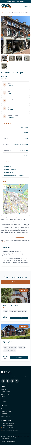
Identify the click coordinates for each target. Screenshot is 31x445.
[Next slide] (29, 35)
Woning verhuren (6, 394)
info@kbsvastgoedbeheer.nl (11, 430)
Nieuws (3, 408)
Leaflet (13, 213)
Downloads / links (6, 416)
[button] (15, 197)
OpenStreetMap (20, 213)
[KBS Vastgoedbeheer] (6, 6)
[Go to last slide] (1, 35)
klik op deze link (20, 237)
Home (3, 12)
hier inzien (4, 241)
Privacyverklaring (6, 411)
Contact (3, 401)
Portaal (3, 396)
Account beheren (21, 1)
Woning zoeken (5, 391)
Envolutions (11, 441)
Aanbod (9, 12)
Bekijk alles (15, 282)
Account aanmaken (10, 1)
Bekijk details (19, 318)
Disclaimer (4, 413)
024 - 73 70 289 (8, 427)
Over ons (3, 399)
